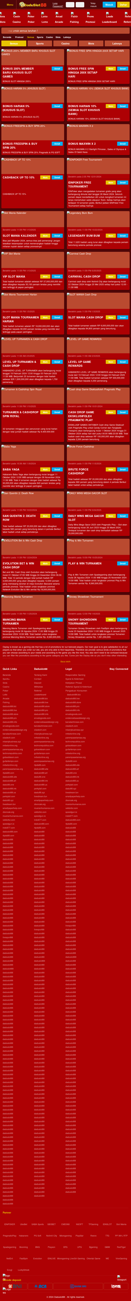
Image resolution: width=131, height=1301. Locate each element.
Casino (49, 37)
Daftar (123, 4)
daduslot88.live (10, 710)
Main (110, 68)
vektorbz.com (9, 819)
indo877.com (9, 827)
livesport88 (8, 937)
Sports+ (6, 678)
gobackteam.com (11, 757)
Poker (5, 690)
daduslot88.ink (9, 788)
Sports (40, 37)
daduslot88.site (10, 776)
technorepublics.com (12, 753)
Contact (37, 678)
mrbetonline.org (10, 745)
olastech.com (9, 737)
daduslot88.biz (9, 706)
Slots (58, 37)
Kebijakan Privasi (74, 682)
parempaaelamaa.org (13, 749)
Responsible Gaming (75, 674)
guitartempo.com (10, 761)
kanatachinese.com (12, 733)
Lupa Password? (58, 4)
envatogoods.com (11, 725)
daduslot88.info (10, 721)
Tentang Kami (40, 674)
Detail (57, 68)
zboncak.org (8, 811)
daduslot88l (8, 968)
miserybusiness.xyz (12, 741)
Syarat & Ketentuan (75, 678)
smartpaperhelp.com (12, 808)
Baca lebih (65, 661)
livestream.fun (9, 804)
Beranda (7, 37)
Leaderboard (40, 694)
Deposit (37, 682)
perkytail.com (9, 796)
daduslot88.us (9, 792)
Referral (38, 690)
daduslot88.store (10, 714)
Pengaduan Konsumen (77, 690)
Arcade (6, 698)
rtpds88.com (8, 772)
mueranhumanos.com (13, 815)
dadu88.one (8, 784)
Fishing (6, 702)
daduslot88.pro (10, 717)
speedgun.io (8, 823)
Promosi (19, 37)
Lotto (5, 694)
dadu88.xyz (8, 800)
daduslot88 (8, 839)
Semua (30, 37)
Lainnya (67, 37)
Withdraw (38, 686)
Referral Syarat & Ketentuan (79, 686)
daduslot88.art (9, 780)
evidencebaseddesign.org (15, 729)
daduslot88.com (10, 831)
